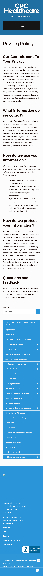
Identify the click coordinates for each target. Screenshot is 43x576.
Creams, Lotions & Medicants (21, 393)
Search (6, 307)
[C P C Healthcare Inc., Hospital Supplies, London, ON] (31, 549)
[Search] (38, 311)
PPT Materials (10, 428)
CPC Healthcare (21, 8)
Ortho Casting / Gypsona (15, 413)
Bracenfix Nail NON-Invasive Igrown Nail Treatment (21, 323)
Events (6, 536)
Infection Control (21, 368)
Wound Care (10, 447)
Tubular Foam (10, 379)
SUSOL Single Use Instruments (18, 354)
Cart (33, 569)
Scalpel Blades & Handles (21, 364)
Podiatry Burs (21, 349)
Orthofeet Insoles (12, 403)
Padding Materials (21, 383)
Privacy (21, 566)
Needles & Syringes (13, 442)
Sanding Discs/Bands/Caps (16, 359)
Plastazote (9, 423)
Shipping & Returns (11, 540)
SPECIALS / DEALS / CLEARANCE (18, 339)
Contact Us (8, 544)
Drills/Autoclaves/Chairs (21, 457)
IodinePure (9, 335)
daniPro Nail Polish (12, 452)
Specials (6, 527)
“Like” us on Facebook (26, 561)
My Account (8, 523)
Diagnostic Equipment (14, 398)
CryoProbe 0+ (10, 330)
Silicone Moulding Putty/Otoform (18, 432)
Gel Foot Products (21, 388)
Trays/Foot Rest (11, 437)
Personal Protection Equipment (18, 418)
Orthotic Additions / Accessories (21, 408)
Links (5, 532)
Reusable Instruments (21, 344)
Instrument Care (12, 374)
